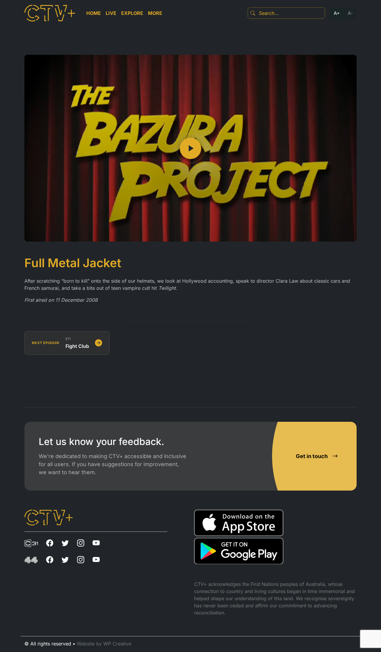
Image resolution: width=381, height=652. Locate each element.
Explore (132, 13)
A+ (337, 13)
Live (111, 13)
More (155, 13)
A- (350, 13)
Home (93, 13)
